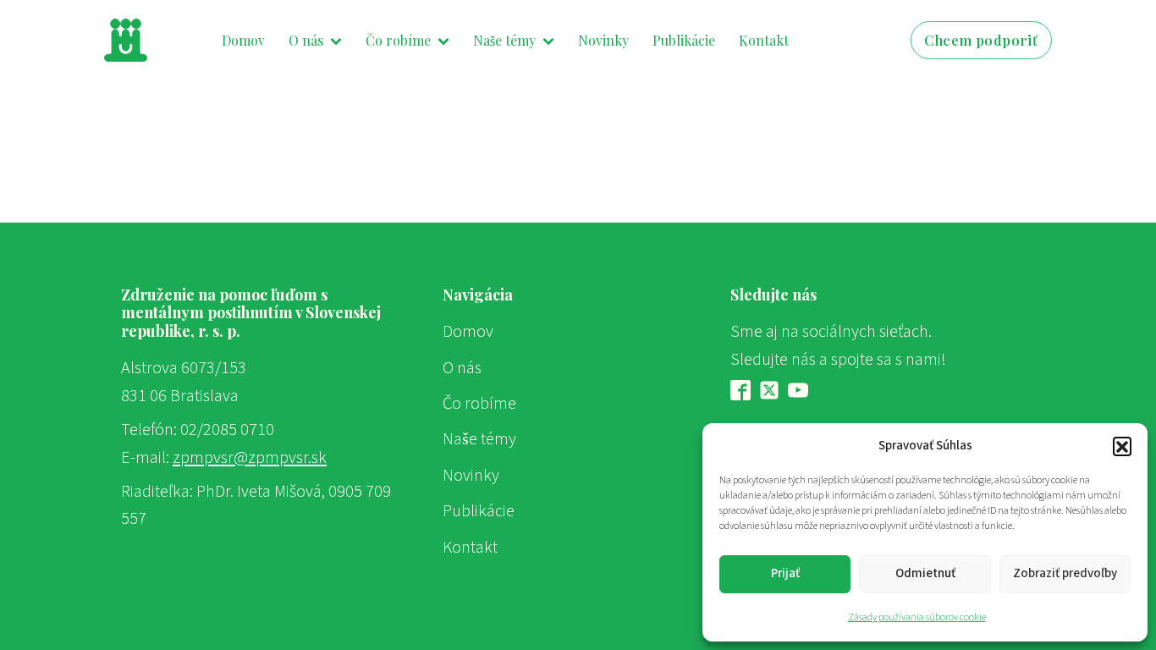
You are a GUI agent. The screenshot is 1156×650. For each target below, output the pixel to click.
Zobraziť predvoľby (1065, 573)
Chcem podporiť (981, 40)
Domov (243, 40)
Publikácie (683, 40)
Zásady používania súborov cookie (917, 617)
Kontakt (764, 40)
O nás (306, 40)
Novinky (603, 40)
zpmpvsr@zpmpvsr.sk (250, 457)
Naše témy (504, 40)
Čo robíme (398, 40)
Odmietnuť (925, 573)
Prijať (785, 573)
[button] (1122, 446)
